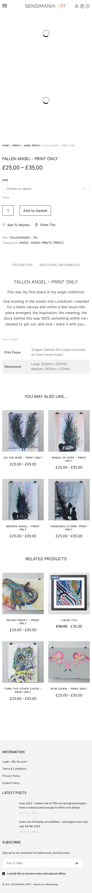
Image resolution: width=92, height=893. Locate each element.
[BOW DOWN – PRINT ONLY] (69, 662)
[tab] (22, 265)
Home (5, 145)
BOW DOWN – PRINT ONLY (69, 688)
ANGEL (24, 242)
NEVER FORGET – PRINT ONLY (23, 622)
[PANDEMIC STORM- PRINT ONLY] (69, 499)
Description (22, 265)
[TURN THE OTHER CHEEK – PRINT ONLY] (23, 662)
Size (5, 180)
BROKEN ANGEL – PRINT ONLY (23, 528)
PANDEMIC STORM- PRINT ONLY (69, 528)
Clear (6, 197)
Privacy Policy (11, 775)
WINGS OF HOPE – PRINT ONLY (69, 459)
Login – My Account (14, 761)
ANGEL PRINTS (32, 145)
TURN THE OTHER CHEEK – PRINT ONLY (23, 690)
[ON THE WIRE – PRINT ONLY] (23, 431)
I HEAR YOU (69, 620)
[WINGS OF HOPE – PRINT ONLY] (69, 431)
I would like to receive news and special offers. (36, 873)
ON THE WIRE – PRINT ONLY (23, 457)
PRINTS (16, 145)
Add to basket (35, 210)
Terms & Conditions (14, 768)
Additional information (59, 265)
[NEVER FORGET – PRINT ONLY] (23, 593)
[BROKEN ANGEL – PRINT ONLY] (23, 499)
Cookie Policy (11, 783)
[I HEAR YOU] (69, 593)
